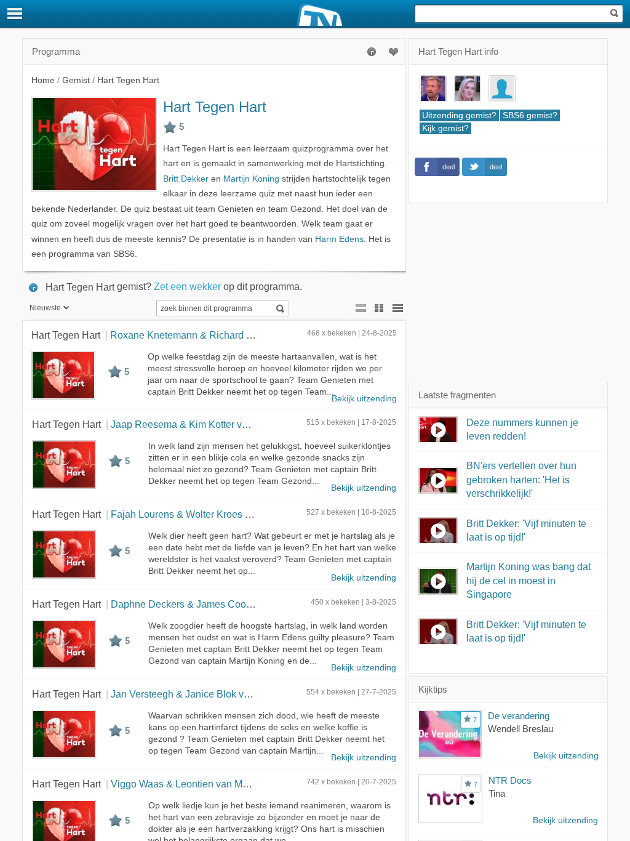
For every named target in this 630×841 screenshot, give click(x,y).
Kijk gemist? (445, 128)
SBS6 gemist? (530, 115)
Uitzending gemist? (459, 115)
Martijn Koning (251, 178)
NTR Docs (510, 780)
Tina (496, 793)
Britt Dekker (186, 178)
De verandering (518, 715)
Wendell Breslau (520, 728)
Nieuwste (45, 308)
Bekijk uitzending (364, 398)
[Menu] (15, 13)
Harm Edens (339, 239)
